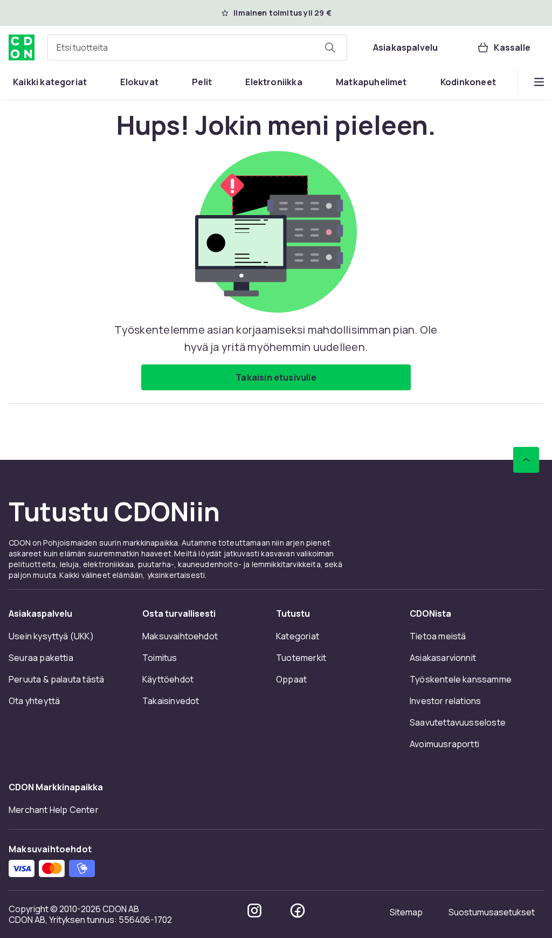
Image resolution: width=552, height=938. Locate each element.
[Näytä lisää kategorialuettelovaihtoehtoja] (539, 82)
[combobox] (197, 47)
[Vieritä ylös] (526, 460)
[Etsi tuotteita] (330, 47)
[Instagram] (254, 910)
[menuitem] (50, 82)
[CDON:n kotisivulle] (21, 47)
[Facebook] (297, 910)
